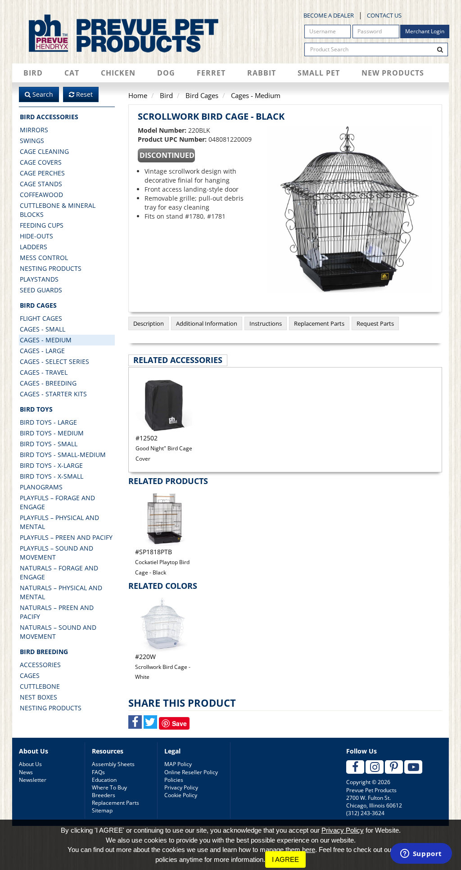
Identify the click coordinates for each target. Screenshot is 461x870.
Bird (33, 73)
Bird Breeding (44, 651)
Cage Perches (42, 173)
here (308, 849)
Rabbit (261, 73)
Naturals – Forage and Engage (59, 572)
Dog (166, 73)
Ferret (211, 73)
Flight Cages (41, 318)
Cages (30, 675)
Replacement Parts (319, 323)
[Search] (440, 49)
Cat (71, 73)
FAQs (98, 772)
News (26, 772)
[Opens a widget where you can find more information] (421, 854)
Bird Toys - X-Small (51, 476)
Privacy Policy (181, 787)
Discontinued (167, 155)
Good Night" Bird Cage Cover (164, 448)
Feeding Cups (41, 225)
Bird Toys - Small (48, 443)
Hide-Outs (36, 236)
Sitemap (102, 810)
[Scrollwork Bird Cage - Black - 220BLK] (349, 209)
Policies (173, 780)
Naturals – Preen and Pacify (57, 612)
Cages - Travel (44, 372)
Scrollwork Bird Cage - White (162, 666)
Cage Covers (41, 162)
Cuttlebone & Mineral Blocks (57, 210)
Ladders (33, 246)
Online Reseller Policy (191, 772)
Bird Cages (38, 305)
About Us (30, 764)
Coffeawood (41, 194)
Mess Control (44, 257)
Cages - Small (42, 329)
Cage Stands (41, 183)
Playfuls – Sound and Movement (56, 552)
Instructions (265, 323)
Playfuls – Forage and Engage (57, 502)
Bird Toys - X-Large (51, 465)
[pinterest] (394, 767)
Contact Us (384, 15)
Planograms (41, 487)
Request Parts (375, 323)
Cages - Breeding (48, 383)
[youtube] (413, 767)
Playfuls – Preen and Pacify (66, 537)
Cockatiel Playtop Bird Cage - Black (162, 561)
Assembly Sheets (113, 764)
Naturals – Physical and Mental (61, 592)
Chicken (118, 73)
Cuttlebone (40, 686)
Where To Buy (109, 787)
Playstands (39, 279)
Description (148, 323)
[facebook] (355, 767)
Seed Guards (41, 290)
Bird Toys (36, 409)
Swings (32, 140)
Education (104, 780)
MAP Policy (178, 764)
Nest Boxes (38, 697)
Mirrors (34, 130)
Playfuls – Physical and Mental (59, 522)
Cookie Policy (180, 795)
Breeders (103, 795)
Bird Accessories (49, 116)
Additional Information (206, 323)
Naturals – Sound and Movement (58, 632)
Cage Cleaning (44, 151)
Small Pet (319, 73)
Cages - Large (42, 350)
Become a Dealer (328, 15)
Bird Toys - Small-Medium (63, 454)
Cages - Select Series (54, 361)
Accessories (40, 664)
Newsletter (32, 780)
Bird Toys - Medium (52, 433)
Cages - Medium (46, 340)
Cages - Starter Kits (53, 394)
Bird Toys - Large (48, 422)
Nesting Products (50, 268)
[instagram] (375, 767)
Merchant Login (424, 31)
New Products (393, 73)
